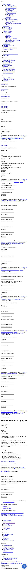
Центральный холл (8, 549)
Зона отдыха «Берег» (8, 45)
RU (1, 90)
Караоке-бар (9, 36)
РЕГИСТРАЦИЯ (5, 471)
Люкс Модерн (9, 14)
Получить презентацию (6, 326)
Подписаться (4, 263)
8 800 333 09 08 (4, 84)
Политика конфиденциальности (11, 562)
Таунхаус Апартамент (11, 12)
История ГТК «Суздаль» (9, 60)
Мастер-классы (10, 41)
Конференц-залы (7, 545)
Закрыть (3, 158)
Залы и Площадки (7, 28)
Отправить (3, 195)
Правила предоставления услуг (8, 561)
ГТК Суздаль (6, 506)
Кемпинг (5, 46)
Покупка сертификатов (9, 69)
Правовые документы (8, 79)
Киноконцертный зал (8, 548)
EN (5, 90)
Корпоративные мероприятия (10, 54)
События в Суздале (8, 534)
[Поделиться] (23, 1)
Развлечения (6, 44)
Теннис (8, 33)
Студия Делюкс (10, 9)
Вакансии (5, 80)
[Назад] (2, 285)
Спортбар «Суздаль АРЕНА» (13, 23)
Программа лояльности (9, 70)
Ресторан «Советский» (12, 19)
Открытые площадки (8, 546)
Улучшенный (9, 10)
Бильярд (8, 37)
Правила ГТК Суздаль (8, 78)
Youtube (8, 96)
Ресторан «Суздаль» (11, 21)
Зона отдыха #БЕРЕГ (11, 39)
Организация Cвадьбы (9, 540)
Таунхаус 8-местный (11, 8)
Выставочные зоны (8, 552)
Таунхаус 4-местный (11, 6)
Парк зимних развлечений (9, 48)
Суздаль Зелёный (7, 62)
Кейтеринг (9, 24)
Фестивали (6, 55)
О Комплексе (6, 61)
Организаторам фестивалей (10, 558)
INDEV (11, 565)
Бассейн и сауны (7, 27)
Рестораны (6, 26)
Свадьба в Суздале (8, 49)
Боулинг (8, 35)
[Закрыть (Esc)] (26, 1)
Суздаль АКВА (7, 30)
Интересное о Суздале (8, 68)
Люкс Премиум (10, 15)
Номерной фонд (7, 18)
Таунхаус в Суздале (11, 13)
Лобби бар (8, 22)
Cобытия (5, 66)
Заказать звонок (4, 89)
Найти (16, 101)
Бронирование (7, 4)
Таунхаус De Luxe (10, 5)
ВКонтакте (3, 96)
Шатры (5, 550)
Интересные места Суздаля (13, 40)
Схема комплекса (7, 65)
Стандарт (8, 17)
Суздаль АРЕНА (7, 31)
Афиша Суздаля (7, 32)
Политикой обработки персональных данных (12, 138)
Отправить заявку (5, 131)
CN (3, 90)
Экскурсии (9, 42)
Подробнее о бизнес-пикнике (8, 461)
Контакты (5, 81)
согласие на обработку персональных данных (14, 136)
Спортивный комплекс (9, 523)
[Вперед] (25, 285)
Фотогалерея (6, 64)
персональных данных (8, 502)
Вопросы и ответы (8, 73)
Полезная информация (9, 71)
